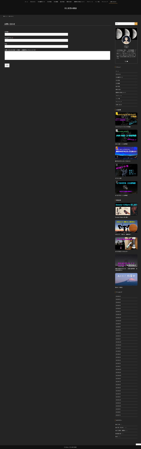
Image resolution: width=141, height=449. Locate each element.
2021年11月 (118, 403)
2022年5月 (118, 387)
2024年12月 (118, 314)
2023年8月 (118, 351)
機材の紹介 (118, 89)
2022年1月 (118, 397)
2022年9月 (118, 378)
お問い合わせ (119, 104)
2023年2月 (118, 363)
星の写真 (118, 86)
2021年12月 (118, 400)
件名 (6, 44)
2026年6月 (118, 296)
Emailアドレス (9, 38)
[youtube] (127, 61)
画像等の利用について (121, 92)
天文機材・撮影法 (122, 430)
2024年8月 (118, 326)
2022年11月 (118, 372)
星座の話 (120, 433)
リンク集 (118, 98)
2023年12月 (118, 342)
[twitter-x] (125, 61)
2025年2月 (118, 311)
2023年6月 (118, 354)
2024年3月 (118, 336)
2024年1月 (118, 339)
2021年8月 (118, 412)
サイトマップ (119, 101)
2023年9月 (118, 348)
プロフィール (119, 95)
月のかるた (118, 74)
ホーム (117, 71)
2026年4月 (118, 302)
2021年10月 (118, 406)
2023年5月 (118, 357)
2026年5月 (118, 299)
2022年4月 (118, 390)
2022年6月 (118, 384)
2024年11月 (118, 317)
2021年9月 (118, 409)
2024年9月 (118, 323)
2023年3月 (118, 360)
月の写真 (118, 80)
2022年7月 (118, 381)
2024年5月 (118, 333)
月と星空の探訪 (70, 8)
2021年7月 (118, 415)
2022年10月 (118, 375)
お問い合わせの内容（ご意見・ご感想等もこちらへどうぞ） (21, 50)
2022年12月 (118, 369)
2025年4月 (118, 308)
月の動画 (118, 83)
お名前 (7, 32)
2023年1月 (118, 366)
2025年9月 (118, 305)
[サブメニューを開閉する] (136, 77)
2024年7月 (118, 330)
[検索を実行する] (136, 23)
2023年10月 (118, 345)
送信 (7, 65)
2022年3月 (118, 394)
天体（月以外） (122, 427)
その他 (119, 424)
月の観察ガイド (119, 77)
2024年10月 (118, 320)
